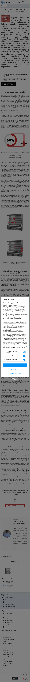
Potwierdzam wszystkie (15, 365)
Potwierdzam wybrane (15, 369)
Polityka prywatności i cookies (18, 347)
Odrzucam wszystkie (15, 373)
